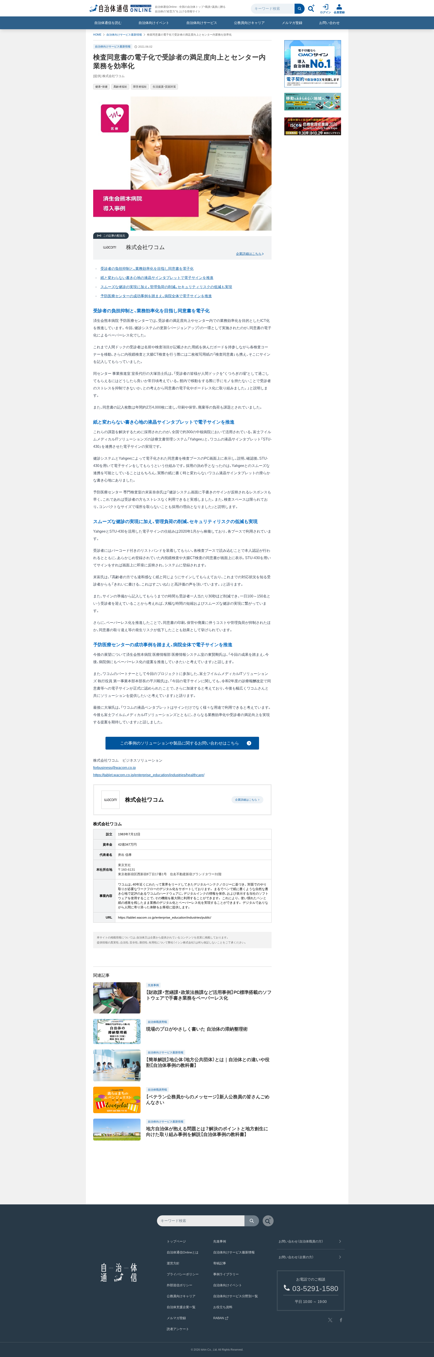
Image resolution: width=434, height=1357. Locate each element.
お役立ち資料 (222, 1307)
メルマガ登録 (292, 23)
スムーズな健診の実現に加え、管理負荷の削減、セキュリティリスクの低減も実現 (166, 287)
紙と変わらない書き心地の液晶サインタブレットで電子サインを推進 (156, 278)
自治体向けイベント (154, 23)
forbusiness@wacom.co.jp (114, 768)
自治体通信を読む (108, 23)
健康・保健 (101, 86)
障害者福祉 (140, 86)
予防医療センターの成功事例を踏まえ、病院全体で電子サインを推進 (156, 296)
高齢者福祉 (120, 86)
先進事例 (219, 1241)
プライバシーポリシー (183, 1274)
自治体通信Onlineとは (182, 1252)
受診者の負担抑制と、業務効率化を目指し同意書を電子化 (147, 269)
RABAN (218, 1318)
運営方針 (173, 1263)
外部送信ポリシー (179, 1285)
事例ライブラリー (226, 1274)
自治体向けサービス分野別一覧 (235, 1296)
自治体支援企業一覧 (181, 1307)
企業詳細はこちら (249, 253)
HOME (97, 34)
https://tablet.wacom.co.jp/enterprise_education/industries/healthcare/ (148, 775)
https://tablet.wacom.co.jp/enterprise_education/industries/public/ (164, 917)
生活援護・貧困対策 (164, 86)
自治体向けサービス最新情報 (124, 34)
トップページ (176, 1241)
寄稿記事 (219, 1263)
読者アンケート (178, 1329)
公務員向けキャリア (249, 23)
